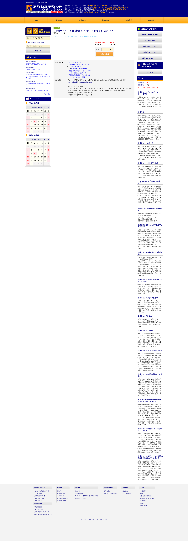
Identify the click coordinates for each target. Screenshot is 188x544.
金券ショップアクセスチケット (36, 2)
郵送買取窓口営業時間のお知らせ (36, 64)
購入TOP (77, 491)
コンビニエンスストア (78, 73)
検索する (38, 51)
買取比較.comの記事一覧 (41, 512)
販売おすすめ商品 (80, 498)
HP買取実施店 (127, 493)
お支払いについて (149, 52)
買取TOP (59, 491)
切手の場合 (107, 491)
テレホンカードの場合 (110, 493)
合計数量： (142, 83)
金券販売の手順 (79, 493)
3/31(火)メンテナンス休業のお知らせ (37, 90)
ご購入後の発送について (150, 58)
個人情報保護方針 (145, 496)
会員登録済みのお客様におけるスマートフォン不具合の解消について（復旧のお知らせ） (38, 76)
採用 (141, 493)
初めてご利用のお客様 (150, 34)
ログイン (149, 72)
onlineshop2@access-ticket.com (80, 82)
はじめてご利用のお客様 (41, 491)
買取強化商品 (61, 493)
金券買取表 (60, 496)
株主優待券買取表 (62, 498)
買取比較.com (38, 509)
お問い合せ (143, 505)
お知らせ (143, 503)
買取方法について (149, 46)
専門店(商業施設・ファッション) (80, 64)
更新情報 (143, 501)
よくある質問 (150, 40)
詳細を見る (47, 94)
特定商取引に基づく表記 (147, 498)
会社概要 (143, 491)
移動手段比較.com (39, 507)
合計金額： (142, 85)
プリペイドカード (75, 62)
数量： (98, 50)
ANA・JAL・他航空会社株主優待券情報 (86, 496)
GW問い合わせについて (33, 69)
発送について (38, 501)
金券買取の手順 (61, 501)
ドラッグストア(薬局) (78, 77)
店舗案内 (125, 491)
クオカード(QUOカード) (79, 68)
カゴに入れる (104, 54)
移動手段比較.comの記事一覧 (43, 514)
